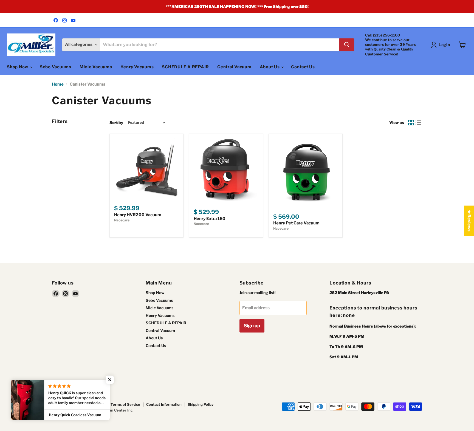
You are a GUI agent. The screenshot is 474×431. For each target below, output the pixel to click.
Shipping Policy (200, 404)
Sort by (116, 122)
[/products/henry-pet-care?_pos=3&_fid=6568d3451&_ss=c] (305, 172)
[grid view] (411, 122)
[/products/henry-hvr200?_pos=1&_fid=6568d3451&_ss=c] (146, 168)
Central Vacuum (234, 66)
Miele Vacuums (96, 66)
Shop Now (18, 66)
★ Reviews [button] (469, 220)
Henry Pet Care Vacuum (296, 223)
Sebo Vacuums (55, 66)
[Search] (346, 44)
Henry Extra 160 (209, 218)
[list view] (418, 122)
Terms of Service (125, 404)
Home (58, 84)
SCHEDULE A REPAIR (185, 66)
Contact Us (303, 66)
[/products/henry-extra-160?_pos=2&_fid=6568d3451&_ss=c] (226, 170)
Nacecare (121, 220)
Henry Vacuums (137, 66)
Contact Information (164, 404)
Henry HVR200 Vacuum (137, 214)
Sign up (252, 325)
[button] (110, 380)
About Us (270, 66)
